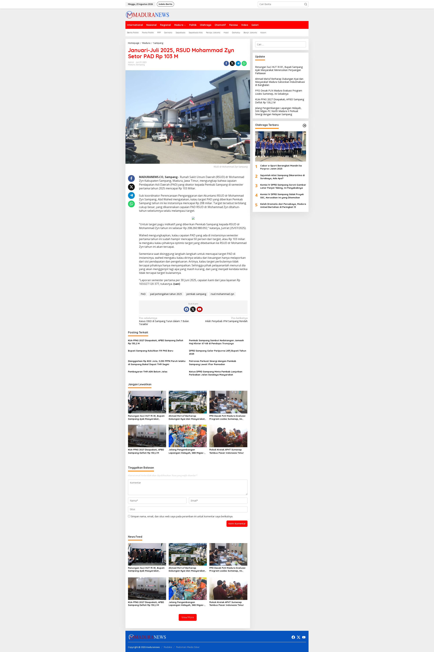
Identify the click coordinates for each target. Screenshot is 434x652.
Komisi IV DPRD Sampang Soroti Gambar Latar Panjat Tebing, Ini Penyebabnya (283, 186)
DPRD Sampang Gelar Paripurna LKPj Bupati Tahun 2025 (217, 352)
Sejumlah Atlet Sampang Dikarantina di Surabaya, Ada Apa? (282, 177)
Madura (131, 64)
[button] (306, 4)
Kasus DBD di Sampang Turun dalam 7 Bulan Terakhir (164, 321)
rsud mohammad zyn (222, 294)
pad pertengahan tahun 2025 (166, 294)
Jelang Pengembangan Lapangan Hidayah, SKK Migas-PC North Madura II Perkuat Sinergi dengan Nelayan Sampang (186, 451)
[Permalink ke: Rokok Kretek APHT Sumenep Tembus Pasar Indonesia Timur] (228, 435)
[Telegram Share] (238, 63)
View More (187, 617)
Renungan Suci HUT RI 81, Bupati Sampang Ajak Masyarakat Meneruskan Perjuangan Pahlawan (146, 417)
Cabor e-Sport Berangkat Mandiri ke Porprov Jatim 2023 (281, 167)
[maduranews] (147, 14)
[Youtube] (199, 309)
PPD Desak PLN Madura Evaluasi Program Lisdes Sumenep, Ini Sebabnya (227, 417)
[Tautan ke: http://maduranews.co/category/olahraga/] (304, 126)
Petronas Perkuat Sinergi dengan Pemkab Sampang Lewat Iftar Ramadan (212, 362)
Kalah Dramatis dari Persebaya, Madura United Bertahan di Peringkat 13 (283, 205)
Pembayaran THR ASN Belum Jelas (147, 371)
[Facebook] (186, 309)
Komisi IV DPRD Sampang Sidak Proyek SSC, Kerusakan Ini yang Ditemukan (282, 196)
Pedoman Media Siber (188, 647)
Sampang (140, 64)
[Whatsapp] (244, 63)
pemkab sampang (196, 294)
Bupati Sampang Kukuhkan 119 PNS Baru (150, 350)
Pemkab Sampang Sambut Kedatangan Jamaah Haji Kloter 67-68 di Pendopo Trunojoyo (216, 342)
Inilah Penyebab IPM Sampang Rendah (226, 320)
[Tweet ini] (232, 63)
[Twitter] (193, 309)
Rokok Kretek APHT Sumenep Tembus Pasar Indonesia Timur (226, 451)
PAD (143, 294)
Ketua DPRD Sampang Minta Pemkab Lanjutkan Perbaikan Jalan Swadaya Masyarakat (215, 373)
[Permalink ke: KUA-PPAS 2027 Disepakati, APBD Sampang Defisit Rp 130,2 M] (147, 435)
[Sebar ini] (226, 63)
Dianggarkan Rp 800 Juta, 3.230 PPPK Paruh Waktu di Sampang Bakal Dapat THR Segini (156, 362)
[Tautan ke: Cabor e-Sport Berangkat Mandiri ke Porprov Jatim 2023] (280, 146)
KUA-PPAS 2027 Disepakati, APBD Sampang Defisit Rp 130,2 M (155, 342)
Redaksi (168, 647)
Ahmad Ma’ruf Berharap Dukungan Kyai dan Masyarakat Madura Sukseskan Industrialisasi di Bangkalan (187, 417)
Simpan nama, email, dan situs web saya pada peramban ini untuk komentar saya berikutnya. (182, 516)
